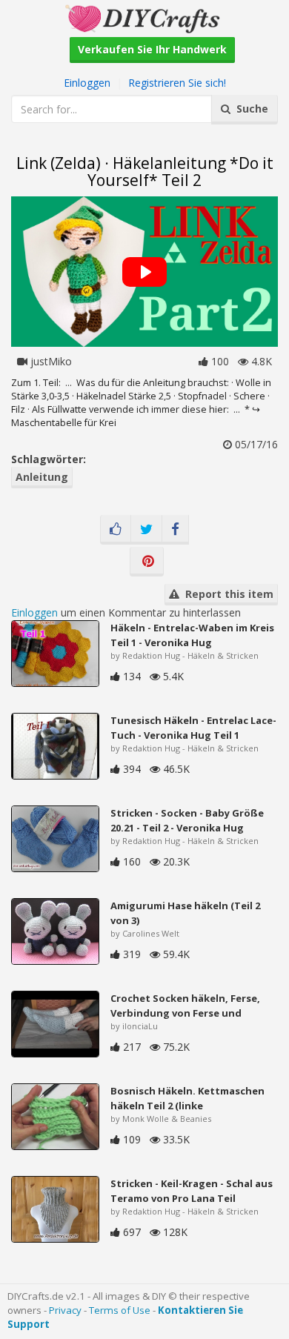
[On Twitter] (146, 530)
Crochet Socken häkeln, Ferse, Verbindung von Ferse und (185, 1005)
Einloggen (87, 83)
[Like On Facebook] (115, 530)
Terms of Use (119, 1310)
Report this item (226, 594)
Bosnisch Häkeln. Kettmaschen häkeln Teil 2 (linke (187, 1098)
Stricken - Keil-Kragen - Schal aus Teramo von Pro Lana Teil (191, 1191)
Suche (249, 109)
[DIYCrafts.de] (144, 17)
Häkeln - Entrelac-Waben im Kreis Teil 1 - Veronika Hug (192, 635)
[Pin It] (147, 562)
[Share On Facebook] (175, 530)
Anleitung (42, 477)
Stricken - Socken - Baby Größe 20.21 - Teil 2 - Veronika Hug (187, 820)
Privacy (65, 1310)
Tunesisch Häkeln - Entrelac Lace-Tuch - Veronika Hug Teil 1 (193, 728)
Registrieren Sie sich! (177, 83)
